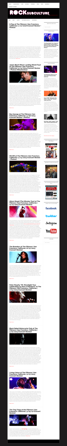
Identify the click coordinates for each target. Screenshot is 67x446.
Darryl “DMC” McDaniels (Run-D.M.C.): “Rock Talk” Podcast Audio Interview (50, 99)
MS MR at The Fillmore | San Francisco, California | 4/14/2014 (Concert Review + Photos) (24, 157)
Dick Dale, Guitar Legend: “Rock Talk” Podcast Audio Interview (51, 122)
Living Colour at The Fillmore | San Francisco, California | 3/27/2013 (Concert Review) (22, 374)
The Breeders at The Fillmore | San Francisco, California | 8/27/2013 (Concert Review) (23, 248)
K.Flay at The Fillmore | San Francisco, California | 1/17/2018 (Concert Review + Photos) (25, 25)
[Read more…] (18, 58)
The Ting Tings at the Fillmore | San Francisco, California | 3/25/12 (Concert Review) (24, 411)
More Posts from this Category (49, 135)
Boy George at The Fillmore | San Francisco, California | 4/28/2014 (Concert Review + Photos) (22, 115)
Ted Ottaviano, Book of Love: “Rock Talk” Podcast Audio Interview (50, 75)
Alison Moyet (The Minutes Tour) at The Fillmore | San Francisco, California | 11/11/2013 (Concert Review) (24, 202)
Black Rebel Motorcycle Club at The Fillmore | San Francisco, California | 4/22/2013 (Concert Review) (23, 330)
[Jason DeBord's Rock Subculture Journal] (29, 11)
